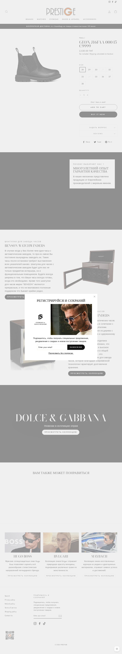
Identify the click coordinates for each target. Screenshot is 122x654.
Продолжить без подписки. (61, 353)
